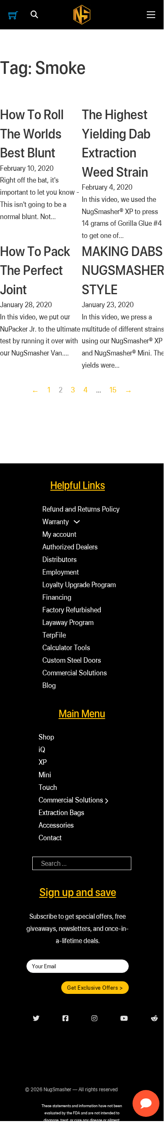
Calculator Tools (66, 647)
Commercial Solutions (74, 672)
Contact (50, 837)
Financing (56, 597)
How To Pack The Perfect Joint (35, 270)
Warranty (55, 521)
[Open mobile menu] (151, 14)
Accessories (56, 825)
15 (112, 389)
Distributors (59, 559)
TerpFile (54, 634)
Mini (45, 774)
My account (59, 534)
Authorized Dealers (70, 546)
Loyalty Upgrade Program (79, 584)
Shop (46, 736)
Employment (60, 571)
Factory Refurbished (71, 609)
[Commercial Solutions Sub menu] (106, 801)
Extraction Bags (61, 812)
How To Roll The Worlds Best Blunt (32, 133)
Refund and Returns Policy (81, 508)
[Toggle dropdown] (34, 15)
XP (43, 762)
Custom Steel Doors (71, 660)
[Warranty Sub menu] (77, 521)
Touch (48, 787)
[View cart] (13, 15)
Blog (49, 685)
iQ (42, 749)
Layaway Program (68, 622)
